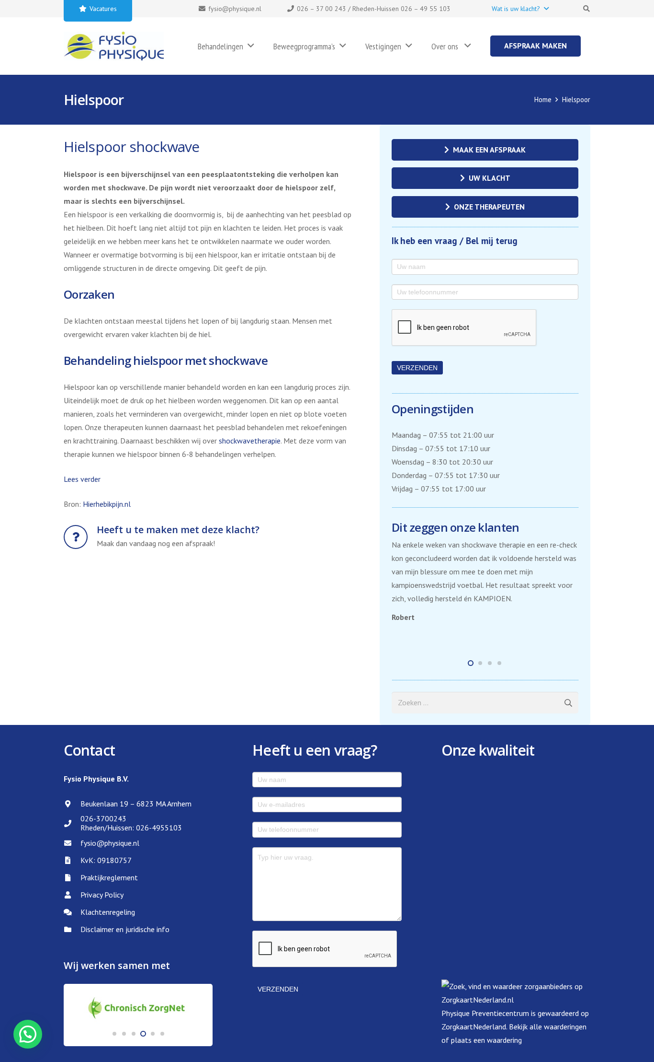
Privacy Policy (102, 894)
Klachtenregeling (107, 912)
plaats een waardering (486, 1040)
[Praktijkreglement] (72, 877)
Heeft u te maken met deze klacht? (178, 529)
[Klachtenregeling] (72, 912)
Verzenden (417, 368)
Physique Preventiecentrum (485, 1013)
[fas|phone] (72, 823)
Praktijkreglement (109, 877)
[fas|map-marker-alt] (72, 803)
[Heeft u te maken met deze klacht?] (80, 537)
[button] (520, 8)
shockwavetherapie (250, 440)
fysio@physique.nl (109, 843)
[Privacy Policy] (72, 895)
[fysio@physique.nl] (72, 843)
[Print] (114, 46)
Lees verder (82, 479)
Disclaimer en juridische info (124, 929)
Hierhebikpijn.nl (107, 504)
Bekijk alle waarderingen (547, 1026)
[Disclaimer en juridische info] (72, 929)
